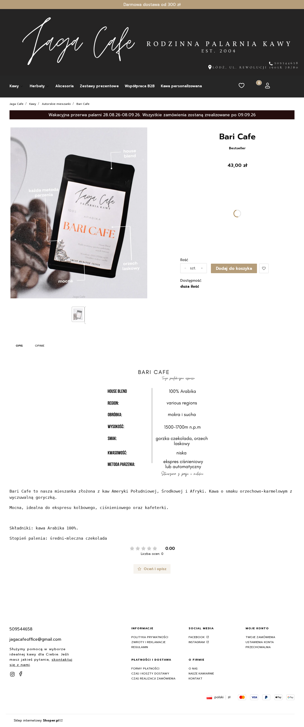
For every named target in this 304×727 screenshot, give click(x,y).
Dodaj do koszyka (234, 268)
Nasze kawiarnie (201, 673)
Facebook (197, 637)
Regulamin (139, 647)
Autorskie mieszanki (56, 104)
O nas (193, 668)
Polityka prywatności (149, 637)
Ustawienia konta (260, 642)
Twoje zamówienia (260, 637)
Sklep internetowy (36, 720)
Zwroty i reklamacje (148, 642)
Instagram (197, 642)
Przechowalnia (258, 647)
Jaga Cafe (17, 104)
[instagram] (12, 674)
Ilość (184, 259)
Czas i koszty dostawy (150, 673)
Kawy (32, 104)
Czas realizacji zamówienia (153, 678)
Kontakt (195, 678)
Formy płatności (145, 668)
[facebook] (20, 673)
